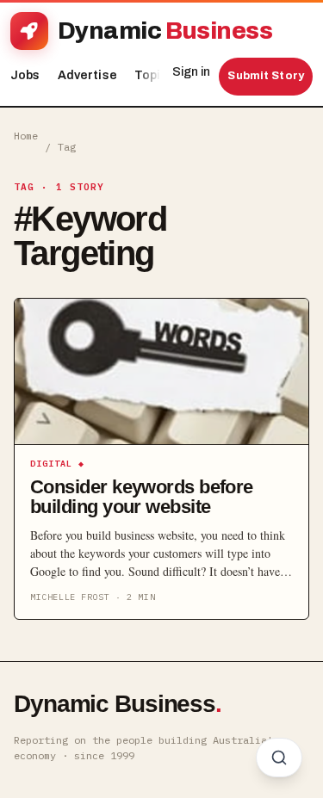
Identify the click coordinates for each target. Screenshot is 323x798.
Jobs (25, 75)
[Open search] (279, 757)
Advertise (87, 75)
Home (26, 135)
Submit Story (265, 76)
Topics (158, 75)
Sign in (191, 71)
